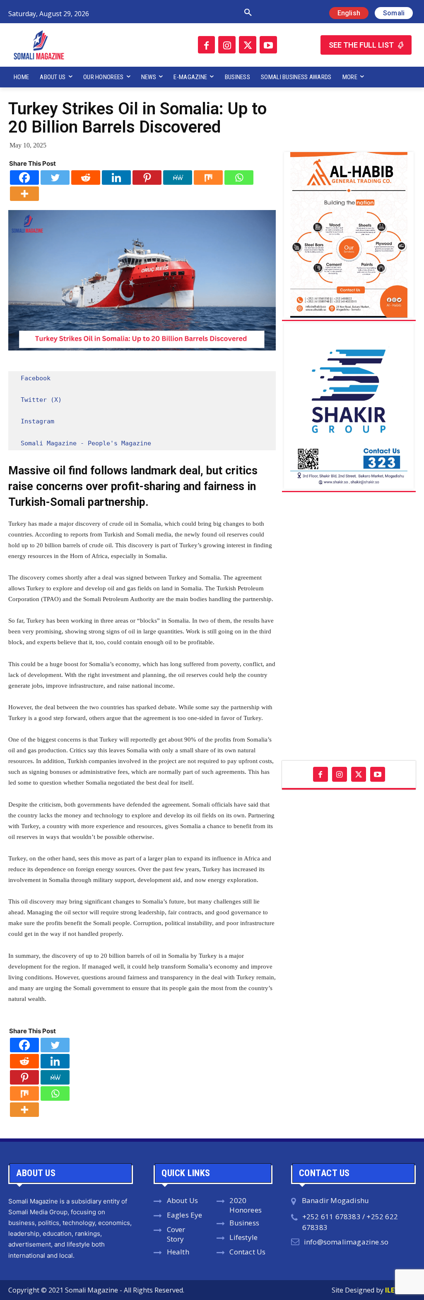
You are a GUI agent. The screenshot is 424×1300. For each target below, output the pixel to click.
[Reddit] (85, 177)
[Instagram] (227, 44)
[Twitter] (247, 44)
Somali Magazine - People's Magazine (86, 443)
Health (178, 1252)
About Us (182, 1200)
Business (244, 1223)
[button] (181, 13)
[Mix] (208, 177)
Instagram (37, 421)
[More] (24, 193)
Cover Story (176, 1234)
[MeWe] (177, 177)
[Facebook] (206, 44)
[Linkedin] (116, 177)
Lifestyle (243, 1237)
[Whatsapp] (238, 177)
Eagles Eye (184, 1215)
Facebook (36, 378)
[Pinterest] (146, 177)
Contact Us (247, 1252)
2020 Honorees (245, 1205)
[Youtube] (268, 44)
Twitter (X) (41, 400)
